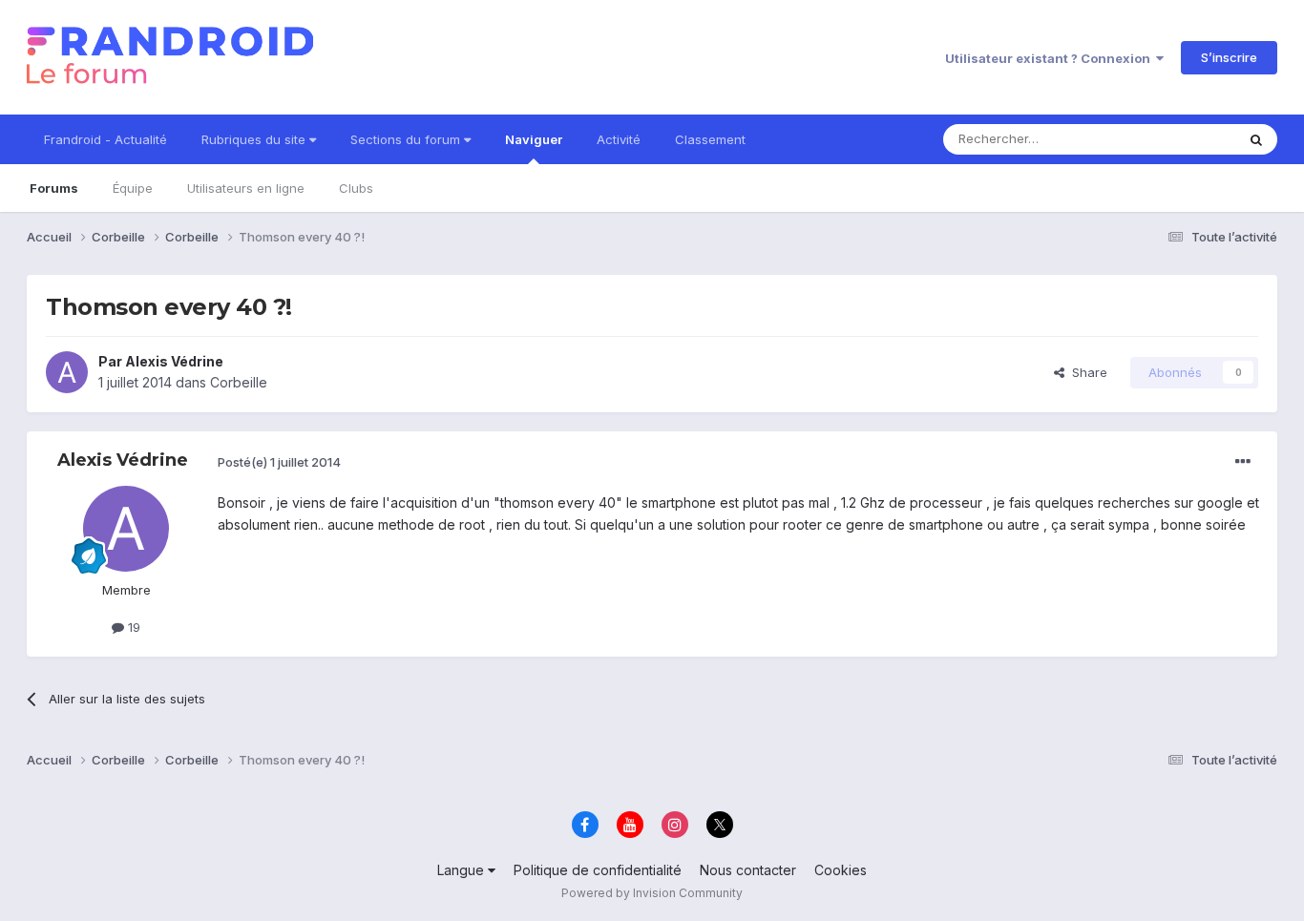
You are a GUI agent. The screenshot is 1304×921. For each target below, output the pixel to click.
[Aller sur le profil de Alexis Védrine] (67, 372)
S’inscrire (1229, 57)
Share (1085, 372)
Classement (710, 139)
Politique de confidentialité (598, 870)
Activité (619, 139)
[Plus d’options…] (1243, 461)
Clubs (356, 188)
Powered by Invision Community (652, 893)
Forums (54, 188)
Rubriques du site (255, 139)
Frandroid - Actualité (105, 139)
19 (132, 627)
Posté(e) (279, 462)
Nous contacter (748, 870)
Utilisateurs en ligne (246, 188)
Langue (462, 870)
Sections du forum (407, 139)
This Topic (1179, 139)
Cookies (840, 870)
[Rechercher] (1256, 139)
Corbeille (238, 382)
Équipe (133, 188)
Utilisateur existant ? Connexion (1050, 58)
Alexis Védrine (174, 361)
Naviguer (533, 139)
